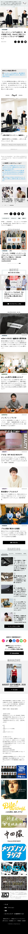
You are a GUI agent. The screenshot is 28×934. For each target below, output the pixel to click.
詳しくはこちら (25, 3)
